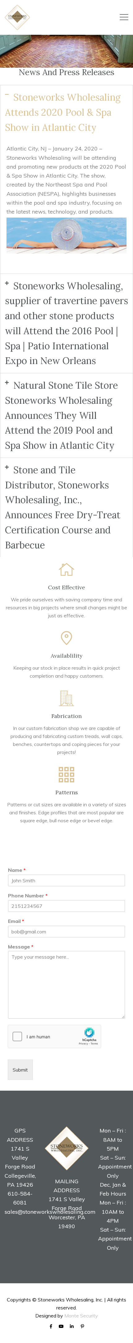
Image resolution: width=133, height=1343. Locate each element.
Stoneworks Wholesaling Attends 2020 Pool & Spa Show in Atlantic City (63, 112)
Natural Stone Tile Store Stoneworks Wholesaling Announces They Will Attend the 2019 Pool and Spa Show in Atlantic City (61, 415)
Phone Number (28, 895)
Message (20, 947)
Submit (20, 1070)
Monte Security (81, 1316)
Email (16, 921)
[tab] (66, 112)
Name (17, 870)
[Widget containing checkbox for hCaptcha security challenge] (54, 1036)
